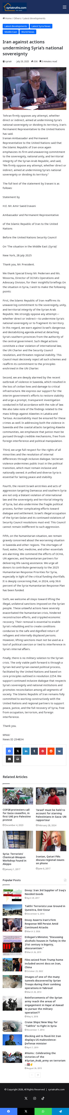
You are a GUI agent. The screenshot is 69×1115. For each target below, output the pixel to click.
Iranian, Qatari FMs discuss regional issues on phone (50, 860)
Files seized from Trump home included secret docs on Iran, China (44, 963)
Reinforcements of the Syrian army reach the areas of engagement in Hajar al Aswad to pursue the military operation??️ (44, 1005)
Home (8, 18)
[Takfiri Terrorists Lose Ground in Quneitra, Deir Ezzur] (12, 910)
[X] (17, 751)
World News (27, 31)
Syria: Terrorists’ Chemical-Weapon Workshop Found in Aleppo (14, 859)
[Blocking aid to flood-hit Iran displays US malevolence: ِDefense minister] (12, 1039)
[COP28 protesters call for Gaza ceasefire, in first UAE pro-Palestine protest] (18, 795)
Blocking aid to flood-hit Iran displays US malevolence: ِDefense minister (43, 1039)
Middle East (11, 31)
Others (17, 18)
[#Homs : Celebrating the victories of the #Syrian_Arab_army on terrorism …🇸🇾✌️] (12, 1057)
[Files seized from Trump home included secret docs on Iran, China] (12, 964)
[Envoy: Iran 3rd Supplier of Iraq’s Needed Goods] (12, 895)
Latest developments (34, 18)
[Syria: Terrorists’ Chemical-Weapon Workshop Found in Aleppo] (18, 840)
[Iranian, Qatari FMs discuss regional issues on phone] (51, 841)
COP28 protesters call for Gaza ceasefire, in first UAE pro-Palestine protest (17, 815)
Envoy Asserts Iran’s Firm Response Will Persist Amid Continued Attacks (41, 923)
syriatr (8, 61)
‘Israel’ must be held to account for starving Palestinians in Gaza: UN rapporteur (51, 815)
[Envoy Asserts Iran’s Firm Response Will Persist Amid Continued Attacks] (12, 925)
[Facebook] (9, 751)
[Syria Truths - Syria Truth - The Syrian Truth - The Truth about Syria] (15, 6)
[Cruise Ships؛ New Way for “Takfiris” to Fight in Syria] (12, 1026)
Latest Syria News (41, 26)
